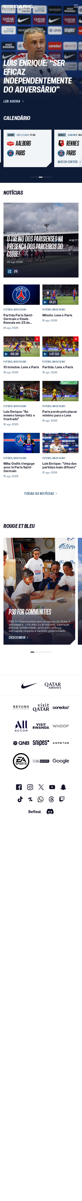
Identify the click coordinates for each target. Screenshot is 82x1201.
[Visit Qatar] (41, 707)
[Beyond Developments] (21, 707)
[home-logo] (18, 6)
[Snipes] (41, 743)
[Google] (61, 761)
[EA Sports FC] (21, 761)
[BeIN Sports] (41, 761)
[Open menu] (76, 6)
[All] (21, 726)
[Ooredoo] (61, 707)
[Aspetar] (61, 743)
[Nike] (29, 685)
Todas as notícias (39, 493)
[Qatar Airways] (53, 685)
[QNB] (21, 743)
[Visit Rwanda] (41, 726)
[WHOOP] (61, 726)
